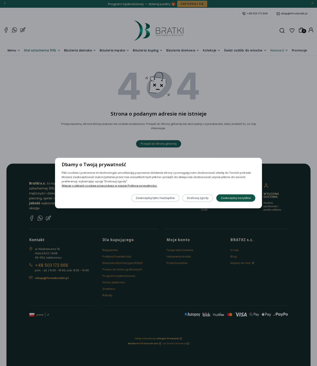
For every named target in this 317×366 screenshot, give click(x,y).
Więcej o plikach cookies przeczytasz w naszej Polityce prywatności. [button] (109, 185)
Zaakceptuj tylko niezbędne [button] (155, 198)
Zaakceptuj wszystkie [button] (236, 198)
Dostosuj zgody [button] (198, 198)
